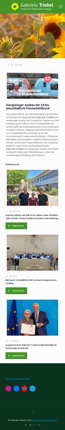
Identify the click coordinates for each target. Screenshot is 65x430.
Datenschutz (51, 420)
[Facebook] (26, 425)
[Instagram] (39, 425)
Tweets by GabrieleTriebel (18, 379)
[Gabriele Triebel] (32, 7)
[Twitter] (30, 425)
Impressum (37, 420)
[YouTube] (34, 425)
